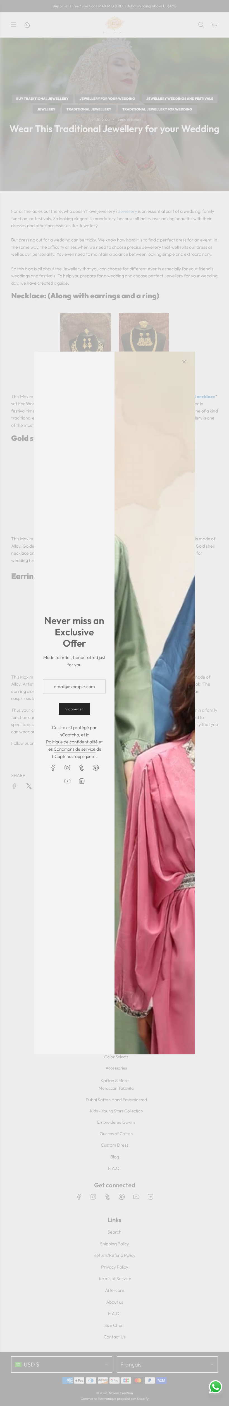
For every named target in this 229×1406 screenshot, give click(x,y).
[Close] (184, 361)
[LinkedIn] (81, 781)
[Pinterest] (95, 768)
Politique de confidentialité (72, 742)
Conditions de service (75, 749)
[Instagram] (67, 768)
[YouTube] (67, 781)
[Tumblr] (81, 768)
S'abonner (74, 709)
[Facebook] (53, 768)
